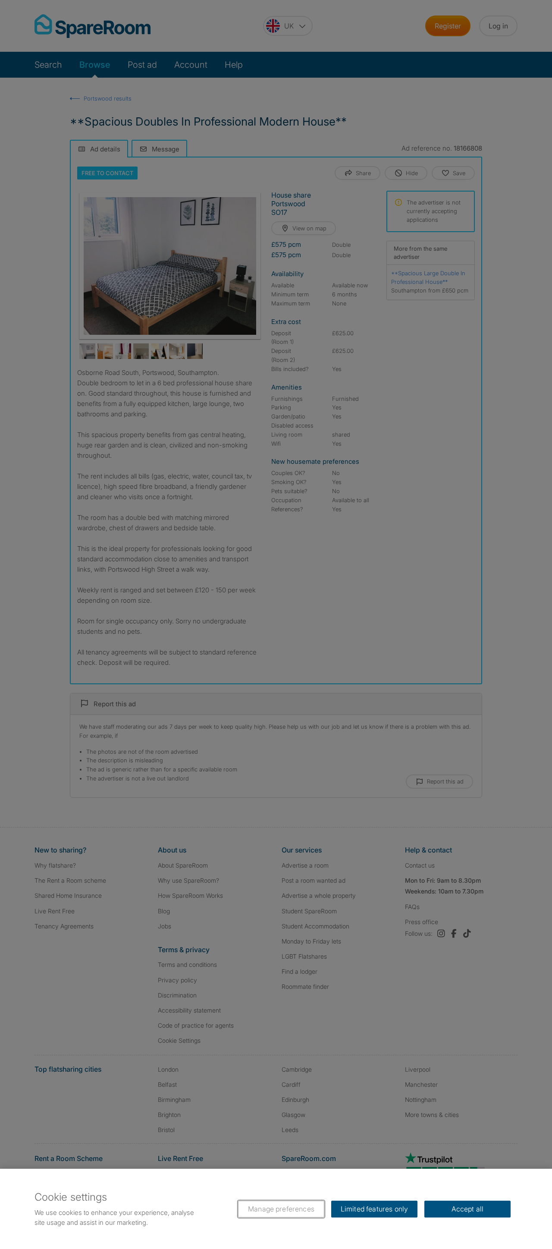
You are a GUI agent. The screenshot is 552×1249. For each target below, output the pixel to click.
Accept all (468, 1209)
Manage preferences (281, 1209)
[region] (276, 1209)
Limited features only (374, 1209)
